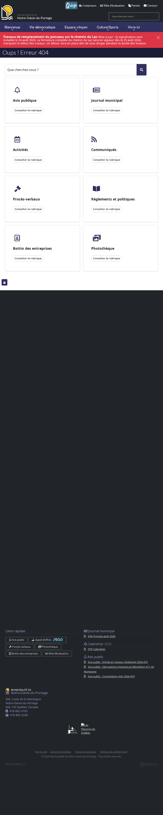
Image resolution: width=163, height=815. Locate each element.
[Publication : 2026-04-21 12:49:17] (4, 282)
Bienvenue (12, 26)
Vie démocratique (42, 26)
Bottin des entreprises (24, 653)
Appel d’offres (43, 640)
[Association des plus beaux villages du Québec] (73, 729)
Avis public (17, 640)
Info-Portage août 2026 (101, 636)
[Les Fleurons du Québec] (88, 729)
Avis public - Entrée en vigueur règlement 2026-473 (117, 662)
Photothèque (49, 647)
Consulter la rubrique (28, 110)
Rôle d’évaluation (114, 5)
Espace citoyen (76, 26)
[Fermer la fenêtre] (158, 37)
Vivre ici (134, 26)
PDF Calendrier (96, 649)
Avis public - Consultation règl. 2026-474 (111, 676)
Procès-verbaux (21, 647)
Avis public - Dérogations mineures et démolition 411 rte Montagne (119, 669)
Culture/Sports (107, 26)
